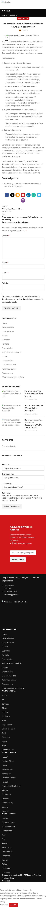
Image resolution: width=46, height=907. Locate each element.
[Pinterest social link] (23, 195)
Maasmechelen (8, 822)
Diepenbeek (7, 725)
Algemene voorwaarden (12, 352)
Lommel (5, 807)
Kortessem (6, 794)
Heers (4, 765)
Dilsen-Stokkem (8, 729)
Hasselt (5, 757)
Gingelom (6, 737)
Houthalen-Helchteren (11, 786)
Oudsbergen (7, 831)
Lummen (5, 811)
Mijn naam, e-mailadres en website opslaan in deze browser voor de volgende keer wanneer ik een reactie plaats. (22, 299)
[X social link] (12, 195)
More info (4, 905)
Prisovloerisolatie (9, 446)
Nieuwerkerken (8, 827)
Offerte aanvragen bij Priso (13, 377)
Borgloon (6, 716)
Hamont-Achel (8, 750)
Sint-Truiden (7, 847)
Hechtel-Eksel (8, 761)
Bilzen (4, 708)
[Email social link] (17, 195)
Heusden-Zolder (9, 778)
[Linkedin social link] (28, 195)
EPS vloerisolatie (9, 365)
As (3, 700)
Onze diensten (8, 331)
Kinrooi (5, 790)
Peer (4, 835)
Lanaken (5, 798)
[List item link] (23, 591)
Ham (4, 745)
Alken (4, 695)
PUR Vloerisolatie (9, 369)
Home (3, 15)
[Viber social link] (23, 200)
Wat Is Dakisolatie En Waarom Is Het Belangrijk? (34, 408)
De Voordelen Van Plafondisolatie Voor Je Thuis (34, 393)
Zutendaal (6, 872)
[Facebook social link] (7, 195)
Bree (4, 720)
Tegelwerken (7, 373)
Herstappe (6, 774)
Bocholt (5, 712)
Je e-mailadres (8, 474)
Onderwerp (6, 483)
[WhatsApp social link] (33, 195)
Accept (13, 905)
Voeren (5, 860)
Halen (4, 741)
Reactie (5, 236)
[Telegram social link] (39, 195)
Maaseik (5, 818)
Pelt (3, 839)
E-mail (5, 273)
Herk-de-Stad (7, 769)
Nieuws (5, 335)
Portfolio (5, 344)
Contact (5, 356)
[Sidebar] (3, 886)
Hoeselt (5, 782)
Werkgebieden (8, 327)
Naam (5, 262)
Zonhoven (6, 868)
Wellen (4, 864)
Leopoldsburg (7, 803)
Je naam (5, 465)
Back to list (6, 211)
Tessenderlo (7, 852)
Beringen (5, 704)
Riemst (4, 843)
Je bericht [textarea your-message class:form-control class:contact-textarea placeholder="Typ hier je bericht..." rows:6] (22, 497)
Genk (4, 733)
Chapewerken (12, 15)
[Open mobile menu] (43, 2)
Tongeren (6, 856)
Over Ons (6, 340)
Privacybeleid (7, 348)
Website (5, 283)
